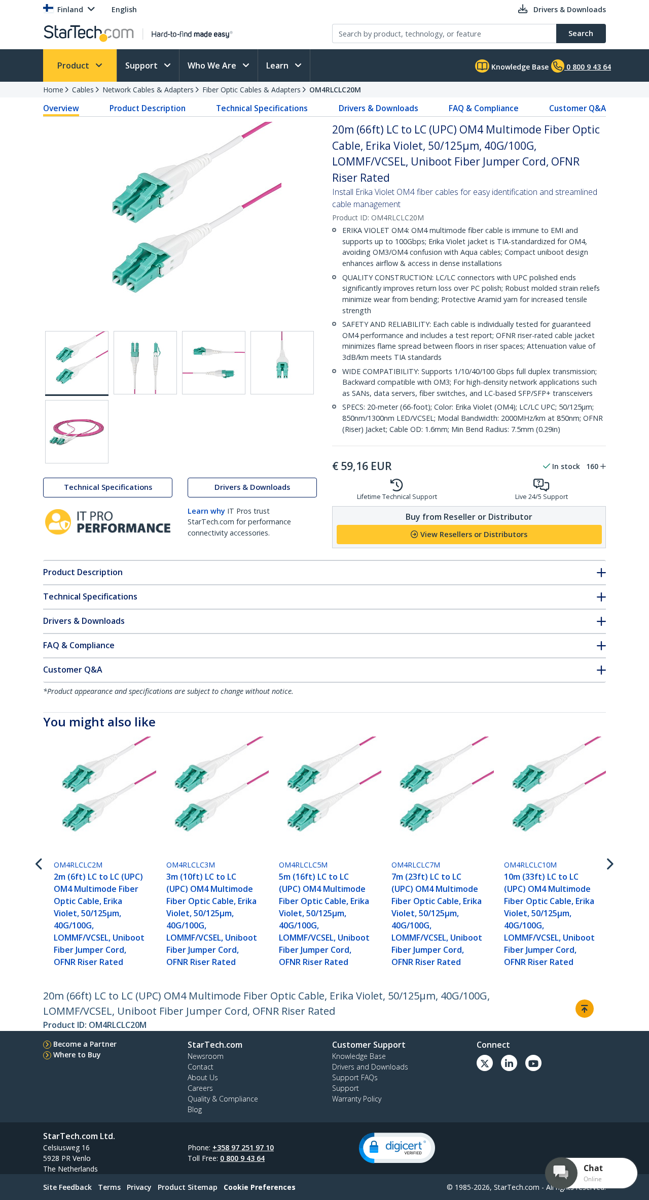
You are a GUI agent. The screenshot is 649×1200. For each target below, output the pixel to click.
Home (53, 89)
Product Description (148, 108)
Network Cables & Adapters (148, 89)
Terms (109, 1187)
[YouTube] (533, 1063)
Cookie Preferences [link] (260, 1187)
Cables (83, 89)
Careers (200, 1088)
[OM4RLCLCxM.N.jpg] (77, 431)
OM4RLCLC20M (335, 89)
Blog (195, 1109)
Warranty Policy (356, 1099)
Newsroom (206, 1056)
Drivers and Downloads (370, 1067)
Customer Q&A (577, 108)
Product (74, 65)
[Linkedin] (509, 1063)
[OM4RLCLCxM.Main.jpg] (77, 363)
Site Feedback (67, 1187)
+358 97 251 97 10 (243, 1147)
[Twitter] (485, 1063)
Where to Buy (77, 1054)
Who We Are (213, 65)
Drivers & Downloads (378, 108)
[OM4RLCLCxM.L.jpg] (213, 362)
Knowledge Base (519, 67)
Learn (278, 65)
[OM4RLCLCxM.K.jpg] (145, 362)
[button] (397, 1148)
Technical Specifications (262, 108)
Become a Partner (85, 1044)
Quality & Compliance (223, 1099)
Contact (200, 1067)
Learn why (206, 511)
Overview (61, 108)
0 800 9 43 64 (242, 1158)
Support (142, 65)
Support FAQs (355, 1077)
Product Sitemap (188, 1187)
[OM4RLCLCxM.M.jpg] (282, 362)
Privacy (139, 1187)
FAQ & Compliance (484, 108)
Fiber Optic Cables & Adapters (251, 89)
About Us (203, 1077)
